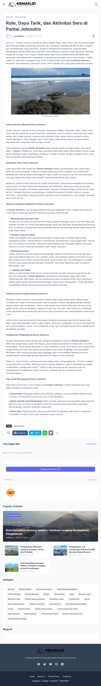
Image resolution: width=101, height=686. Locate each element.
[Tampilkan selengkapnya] (56, 432)
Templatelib (64, 681)
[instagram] (56, 664)
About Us (41, 676)
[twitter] (44, 664)
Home (32, 676)
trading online (30, 614)
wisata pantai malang (17, 619)
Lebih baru (9, 480)
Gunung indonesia (44, 589)
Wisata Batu (59, 594)
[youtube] (50, 664)
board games (55, 604)
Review (11, 589)
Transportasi (74, 599)
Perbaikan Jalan (57, 599)
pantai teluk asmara (43, 609)
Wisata (46, 594)
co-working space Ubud (76, 604)
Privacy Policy (53, 676)
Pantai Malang (14, 594)
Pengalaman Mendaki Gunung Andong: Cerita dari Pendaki (31, 549)
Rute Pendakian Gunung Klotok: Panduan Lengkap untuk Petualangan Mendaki (32, 566)
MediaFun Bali (14, 599)
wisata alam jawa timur (73, 614)
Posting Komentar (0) (50, 469)
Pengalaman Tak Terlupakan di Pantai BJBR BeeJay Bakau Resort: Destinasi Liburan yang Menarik (82, 550)
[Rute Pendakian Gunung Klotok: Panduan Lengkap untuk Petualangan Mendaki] (11, 567)
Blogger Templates (50, 681)
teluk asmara (13, 614)
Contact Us (66, 676)
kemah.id (10, 43)
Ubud (86, 599)
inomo (10, 609)
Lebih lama (92, 480)
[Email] (50, 432)
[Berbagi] (93, 36)
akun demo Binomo (16, 604)
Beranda (9, 17)
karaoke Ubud (24, 609)
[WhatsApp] (44, 432)
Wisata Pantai (20, 17)
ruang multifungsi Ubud (67, 609)
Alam (72, 594)
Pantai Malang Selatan (67, 589)
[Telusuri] (96, 4)
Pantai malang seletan (35, 599)
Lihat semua (91, 444)
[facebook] (38, 664)
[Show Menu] (4, 4)
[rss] (62, 664)
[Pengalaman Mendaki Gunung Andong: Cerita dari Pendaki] (11, 551)
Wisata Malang (31, 594)
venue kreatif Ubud (49, 614)
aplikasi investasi (36, 604)
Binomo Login (85, 594)
